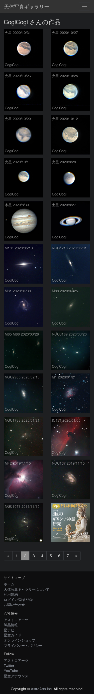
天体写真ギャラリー (26, 6)
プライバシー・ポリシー (23, 645)
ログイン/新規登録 (18, 599)
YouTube (11, 670)
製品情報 (11, 624)
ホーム (9, 583)
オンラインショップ (19, 640)
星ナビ (9, 629)
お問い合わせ (14, 604)
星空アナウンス (16, 675)
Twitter (9, 665)
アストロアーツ (16, 619)
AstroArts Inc (41, 688)
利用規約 (11, 594)
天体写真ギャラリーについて (26, 589)
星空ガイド (12, 634)
